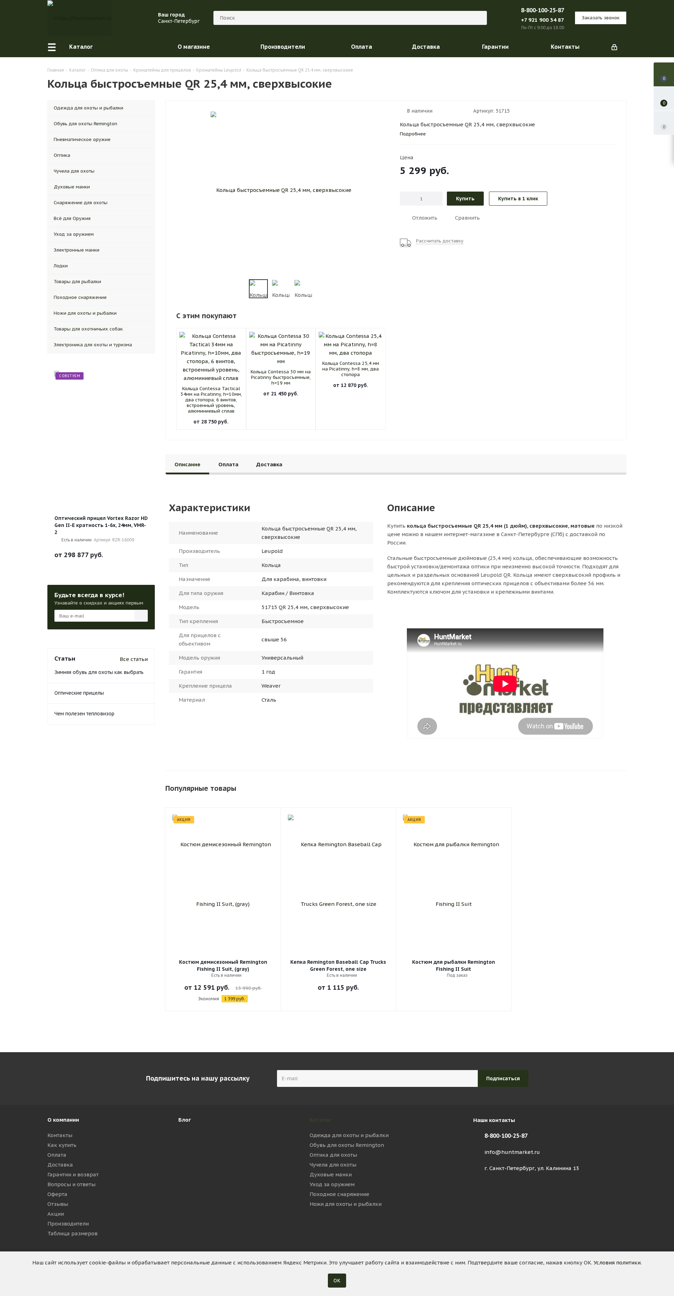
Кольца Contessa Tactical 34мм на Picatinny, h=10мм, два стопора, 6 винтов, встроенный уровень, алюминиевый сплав (211, 400)
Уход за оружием (332, 1184)
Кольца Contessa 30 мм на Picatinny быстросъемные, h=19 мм (281, 377)
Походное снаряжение (339, 1194)
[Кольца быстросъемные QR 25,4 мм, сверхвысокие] (281, 189)
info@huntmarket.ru (512, 1152)
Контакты (59, 1135)
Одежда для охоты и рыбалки (349, 1135)
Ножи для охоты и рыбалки (346, 1204)
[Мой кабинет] (614, 46)
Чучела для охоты (333, 1164)
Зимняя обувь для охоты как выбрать (99, 672)
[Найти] (478, 18)
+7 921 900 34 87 (542, 19)
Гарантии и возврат (73, 1174)
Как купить (62, 1145)
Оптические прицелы (79, 693)
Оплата (56, 1154)
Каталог (321, 1119)
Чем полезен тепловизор (84, 713)
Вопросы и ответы (71, 1184)
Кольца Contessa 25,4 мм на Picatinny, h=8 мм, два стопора (350, 369)
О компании (63, 1119)
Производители (68, 1223)
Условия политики (617, 1262)
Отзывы (57, 1204)
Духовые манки (331, 1174)
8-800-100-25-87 (542, 10)
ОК (337, 1280)
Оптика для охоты (333, 1154)
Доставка (60, 1164)
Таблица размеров (72, 1233)
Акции (55, 1213)
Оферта (57, 1194)
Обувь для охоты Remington (347, 1145)
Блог (184, 1119)
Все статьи (134, 659)
